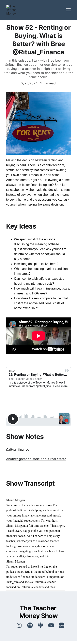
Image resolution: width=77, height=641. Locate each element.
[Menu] (68, 10)
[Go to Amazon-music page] (61, 625)
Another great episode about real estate (36, 459)
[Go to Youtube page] (53, 625)
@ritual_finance (17, 449)
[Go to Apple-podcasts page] (42, 625)
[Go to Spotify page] (32, 625)
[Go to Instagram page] (19, 625)
